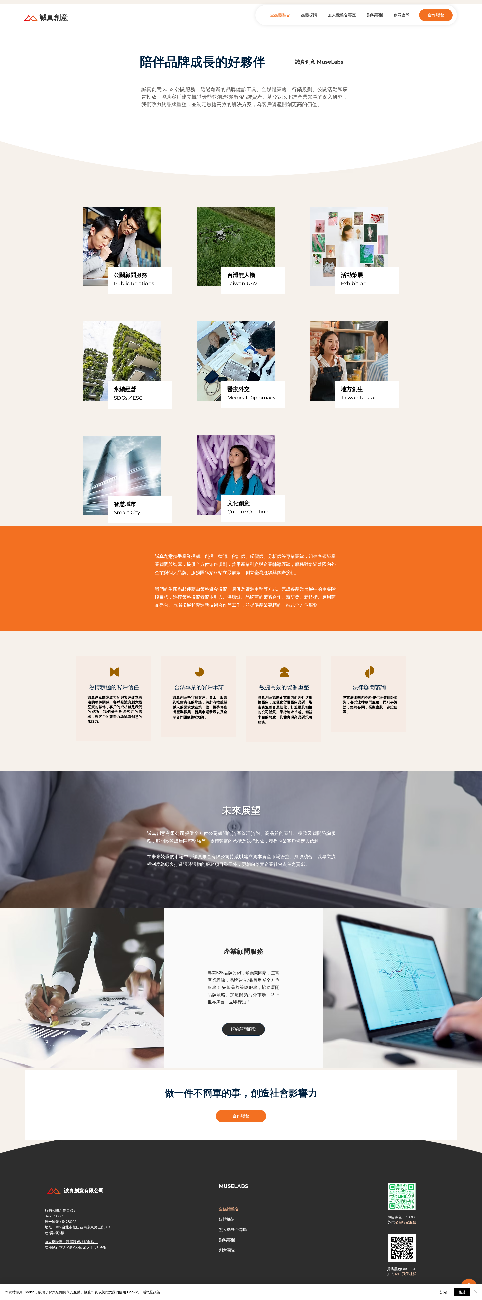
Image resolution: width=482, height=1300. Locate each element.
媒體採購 (227, 1219)
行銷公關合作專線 (59, 1210)
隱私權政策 (151, 1291)
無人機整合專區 (233, 1229)
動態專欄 (227, 1240)
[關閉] (476, 1292)
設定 (443, 1291)
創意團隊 (227, 1250)
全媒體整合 (229, 1209)
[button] (436, 15)
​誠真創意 (54, 17)
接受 (462, 1291)
